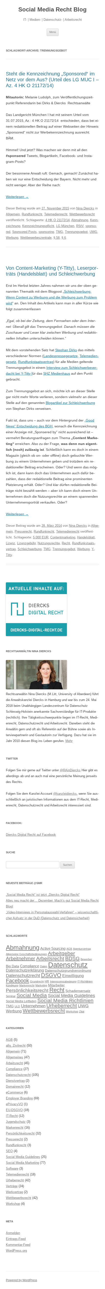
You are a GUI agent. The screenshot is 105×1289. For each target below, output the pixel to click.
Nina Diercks (85, 208)
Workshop (72, 1011)
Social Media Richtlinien (65, 1000)
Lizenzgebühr (26, 543)
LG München (65, 226)
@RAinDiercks (70, 770)
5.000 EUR (40, 537)
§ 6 (64, 237)
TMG (59, 232)
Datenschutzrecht (23, 975)
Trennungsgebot (76, 232)
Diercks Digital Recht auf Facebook (31, 834)
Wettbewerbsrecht (82, 214)
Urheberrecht (61, 1005)
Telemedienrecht (55, 214)
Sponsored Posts (24, 232)
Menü (52, 32)
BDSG (72, 958)
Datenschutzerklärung (25, 970)
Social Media (32, 995)
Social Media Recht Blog (52, 9)
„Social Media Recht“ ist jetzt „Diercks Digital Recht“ (43, 895)
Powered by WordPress (21, 1280)
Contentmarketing (62, 537)
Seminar (11, 996)
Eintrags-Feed (16, 1239)
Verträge (12, 1186)
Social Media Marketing (22, 1163)
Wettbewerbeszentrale (36, 237)
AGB (69, 948)
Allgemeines (14, 1057)
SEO (9, 1151)
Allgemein (13, 214)
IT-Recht (12, 1116)
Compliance (29, 966)
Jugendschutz (16, 1122)
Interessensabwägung (63, 981)
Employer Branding (19, 1098)
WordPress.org (16, 1250)
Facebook (17, 981)
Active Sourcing (52, 948)
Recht (66, 543)
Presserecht (23, 531)
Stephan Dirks (66, 350)
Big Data (12, 966)
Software (12, 1168)
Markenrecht (26, 985)
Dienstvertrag (15, 1081)
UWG (93, 232)
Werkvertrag (14, 1192)
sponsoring (46, 232)
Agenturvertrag (82, 948)
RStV (80, 226)
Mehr (69, 741)
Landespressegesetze (60, 356)
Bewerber (86, 959)
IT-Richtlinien (85, 981)
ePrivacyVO (14, 1104)
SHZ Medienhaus (56, 373)
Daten (43, 966)
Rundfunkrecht (32, 214)
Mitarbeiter (56, 985)
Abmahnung (79, 220)
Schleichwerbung (30, 549)
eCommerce (14, 1092)
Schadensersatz (77, 991)
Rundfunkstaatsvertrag (35, 362)
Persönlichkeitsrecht (27, 990)
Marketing (41, 985)
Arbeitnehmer (20, 958)
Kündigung (12, 985)
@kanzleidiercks (65, 793)
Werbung (12, 237)
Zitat (81, 1011)
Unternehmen (33, 1005)
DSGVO (51, 975)
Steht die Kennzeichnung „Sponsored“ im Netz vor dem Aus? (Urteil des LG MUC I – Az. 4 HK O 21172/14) (52, 79)
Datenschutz (68, 965)
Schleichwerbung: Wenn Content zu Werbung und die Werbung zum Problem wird (51, 297)
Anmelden (13, 1233)
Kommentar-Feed (18, 1245)
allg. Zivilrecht (16, 1045)
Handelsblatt (86, 537)
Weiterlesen (17, 197)
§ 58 (56, 237)
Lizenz (10, 543)
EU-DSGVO (14, 1110)
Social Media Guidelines (71, 995)
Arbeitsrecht (50, 958)
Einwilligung (73, 975)
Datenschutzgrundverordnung (68, 970)
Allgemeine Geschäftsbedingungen (26, 954)
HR (47, 981)
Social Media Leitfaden (21, 1001)
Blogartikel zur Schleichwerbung (70, 403)
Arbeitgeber (61, 953)
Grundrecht (37, 981)
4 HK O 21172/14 (57, 220)
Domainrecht (15, 1086)
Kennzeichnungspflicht (38, 226)
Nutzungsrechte (49, 543)
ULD (17, 1006)
